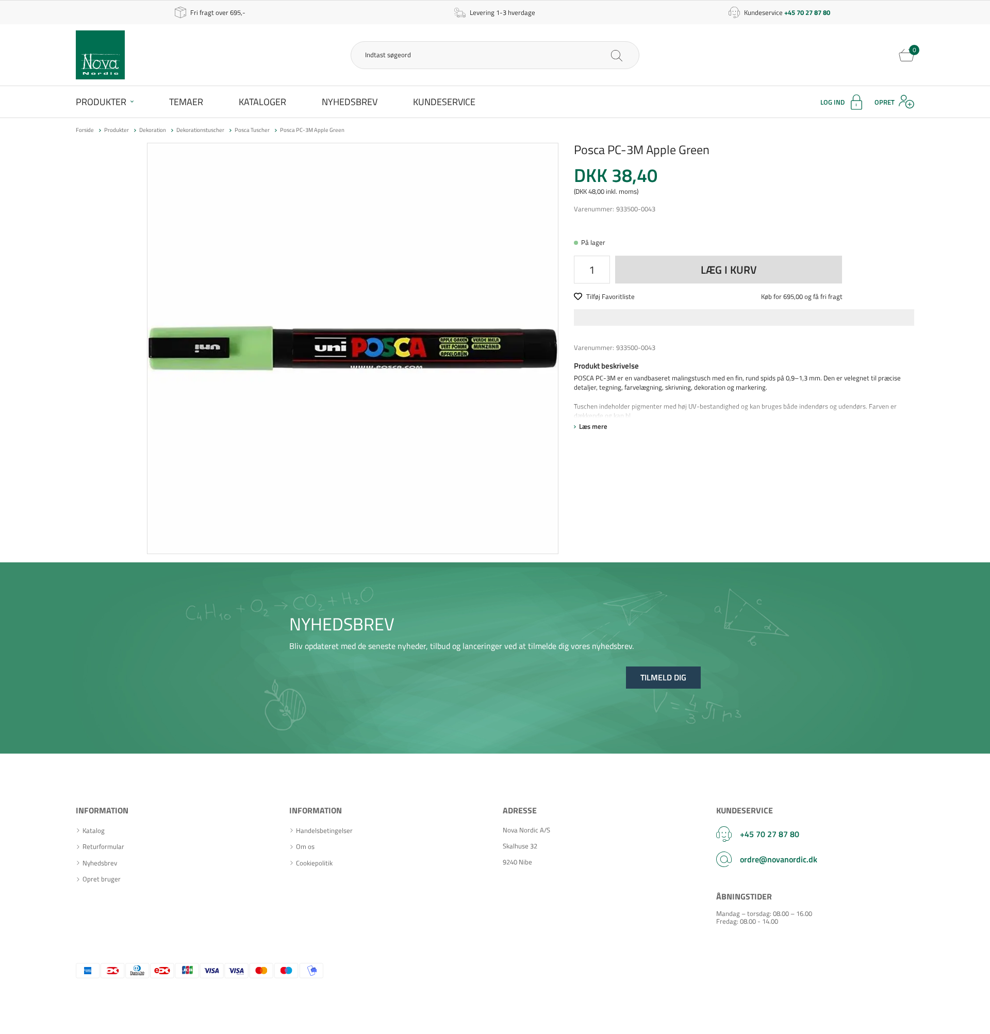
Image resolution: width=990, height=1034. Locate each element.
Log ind (832, 102)
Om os (305, 846)
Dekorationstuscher (200, 130)
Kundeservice (444, 102)
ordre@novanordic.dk (778, 859)
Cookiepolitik (314, 863)
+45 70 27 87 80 (769, 834)
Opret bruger (101, 879)
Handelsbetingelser (324, 831)
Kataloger (262, 102)
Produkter (101, 102)
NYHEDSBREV (341, 623)
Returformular (103, 846)
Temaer (186, 102)
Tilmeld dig (663, 677)
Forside (85, 130)
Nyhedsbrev (349, 102)
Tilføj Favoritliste (610, 296)
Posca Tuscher (252, 130)
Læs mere (593, 426)
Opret (884, 102)
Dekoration (152, 130)
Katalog (93, 831)
